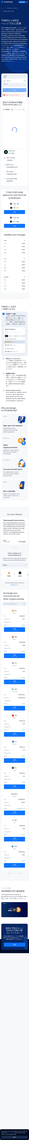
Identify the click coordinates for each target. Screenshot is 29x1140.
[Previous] (13, 547)
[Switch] (24, 81)
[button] (14, 334)
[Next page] (23, 873)
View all (13, 585)
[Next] (16, 547)
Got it (14, 1137)
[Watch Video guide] (14, 910)
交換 (14, 944)
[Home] (6, 2)
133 (20, 873)
